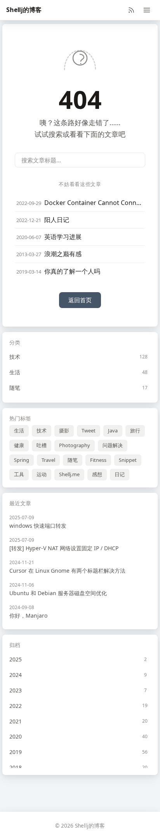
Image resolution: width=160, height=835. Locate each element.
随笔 (73, 459)
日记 (120, 474)
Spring (21, 459)
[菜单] (147, 10)
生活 (19, 430)
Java (113, 430)
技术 (42, 430)
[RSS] (131, 10)
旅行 (135, 430)
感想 (97, 474)
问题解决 (113, 445)
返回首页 (80, 300)
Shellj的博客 (24, 9)
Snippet (128, 459)
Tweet (89, 430)
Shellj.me (69, 474)
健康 (19, 445)
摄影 (64, 430)
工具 (19, 474)
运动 (42, 474)
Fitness (98, 459)
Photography (74, 445)
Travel (48, 459)
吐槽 (42, 445)
